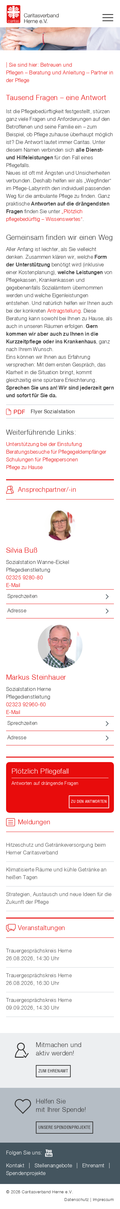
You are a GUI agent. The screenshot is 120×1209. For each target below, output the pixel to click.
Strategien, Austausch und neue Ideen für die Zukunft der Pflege (59, 898)
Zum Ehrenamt (53, 1071)
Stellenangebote (53, 1166)
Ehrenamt (93, 1166)
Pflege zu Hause (24, 467)
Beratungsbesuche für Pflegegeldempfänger (56, 452)
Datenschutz (76, 1200)
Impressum (103, 1200)
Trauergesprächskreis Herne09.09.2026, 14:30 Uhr (39, 1004)
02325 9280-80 (24, 578)
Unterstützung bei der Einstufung (44, 444)
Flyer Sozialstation (53, 412)
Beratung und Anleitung (57, 73)
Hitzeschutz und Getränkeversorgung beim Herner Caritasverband (56, 849)
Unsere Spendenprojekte (64, 1127)
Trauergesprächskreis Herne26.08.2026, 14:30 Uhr (39, 955)
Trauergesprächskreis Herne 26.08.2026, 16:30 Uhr (39, 979)
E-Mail (13, 585)
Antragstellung (64, 311)
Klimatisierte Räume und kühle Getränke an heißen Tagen (56, 874)
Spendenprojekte (26, 1173)
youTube (48, 1153)
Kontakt (15, 1166)
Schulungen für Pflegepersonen (42, 460)
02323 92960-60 (26, 705)
